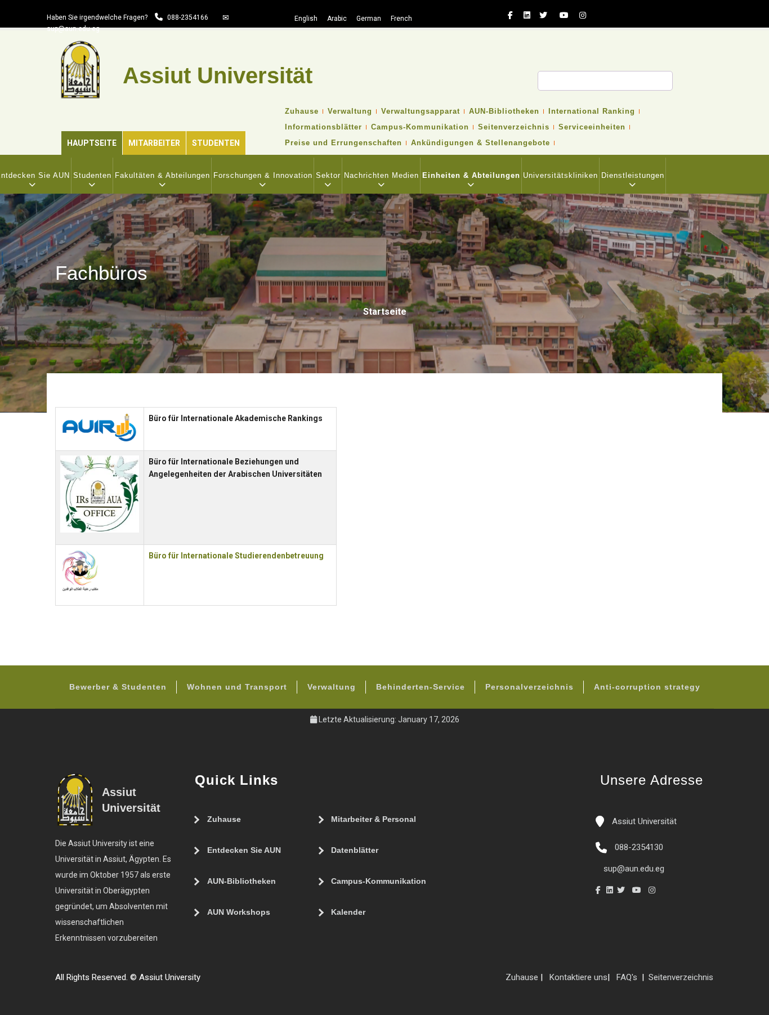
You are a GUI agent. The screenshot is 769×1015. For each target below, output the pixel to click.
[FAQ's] (217, 981)
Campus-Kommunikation (420, 127)
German (368, 19)
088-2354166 (187, 17)
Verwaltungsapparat (420, 111)
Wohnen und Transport (237, 686)
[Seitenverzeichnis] (206, 981)
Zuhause (302, 111)
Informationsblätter (323, 127)
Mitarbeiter (154, 142)
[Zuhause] (239, 981)
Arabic (337, 19)
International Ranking (591, 111)
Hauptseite (92, 142)
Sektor (328, 175)
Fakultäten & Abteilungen (162, 175)
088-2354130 (639, 847)
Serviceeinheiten (591, 127)
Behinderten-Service (420, 686)
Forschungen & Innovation (262, 175)
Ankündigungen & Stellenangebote (480, 143)
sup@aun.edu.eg (73, 29)
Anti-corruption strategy (647, 686)
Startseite (384, 311)
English (306, 19)
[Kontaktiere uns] (228, 981)
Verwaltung (350, 111)
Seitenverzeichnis (513, 127)
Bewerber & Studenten (118, 686)
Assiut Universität (643, 821)
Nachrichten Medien (381, 175)
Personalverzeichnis (529, 686)
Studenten (216, 142)
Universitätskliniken (560, 175)
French (401, 19)
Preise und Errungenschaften (343, 143)
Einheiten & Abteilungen (471, 175)
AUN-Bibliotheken (504, 111)
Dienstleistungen (632, 175)
